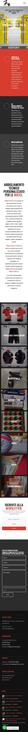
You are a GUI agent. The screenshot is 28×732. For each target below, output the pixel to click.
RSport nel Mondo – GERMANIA (14, 713)
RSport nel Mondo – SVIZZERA (14, 701)
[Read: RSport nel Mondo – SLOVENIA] (3, 707)
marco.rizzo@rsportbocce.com (15, 664)
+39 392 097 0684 (13, 662)
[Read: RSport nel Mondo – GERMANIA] (3, 713)
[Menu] (24, 3)
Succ (26, 26)
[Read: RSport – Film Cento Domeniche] (3, 696)
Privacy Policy (6, 644)
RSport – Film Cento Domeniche (14, 695)
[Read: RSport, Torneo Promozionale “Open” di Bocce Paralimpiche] (3, 719)
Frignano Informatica (14, 646)
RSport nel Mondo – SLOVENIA (14, 707)
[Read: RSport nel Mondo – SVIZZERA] (3, 702)
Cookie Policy (6, 642)
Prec (1, 26)
